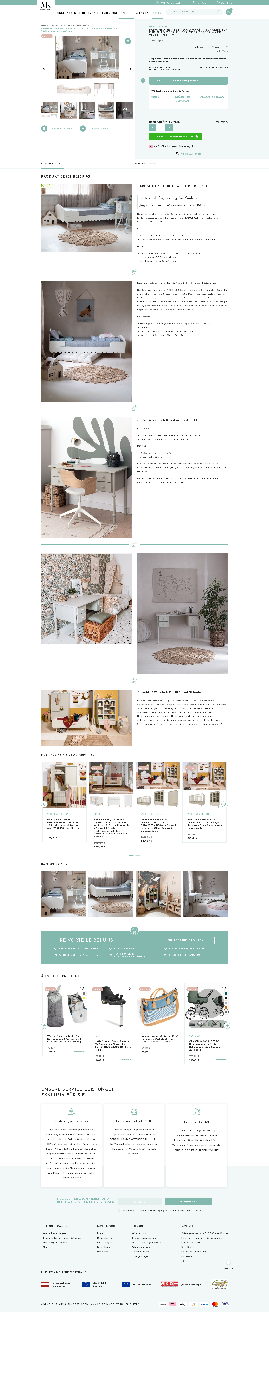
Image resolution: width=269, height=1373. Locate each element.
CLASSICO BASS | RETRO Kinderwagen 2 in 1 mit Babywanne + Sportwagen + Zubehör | (205, 1045)
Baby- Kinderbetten (77, 25)
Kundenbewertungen (55, 1233)
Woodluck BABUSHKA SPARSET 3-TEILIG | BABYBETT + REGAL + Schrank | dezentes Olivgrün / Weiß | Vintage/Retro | (159, 825)
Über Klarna (188, 1247)
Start (43, 25)
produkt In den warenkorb (175, 137)
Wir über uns (139, 1233)
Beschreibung (52, 163)
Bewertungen (145, 163)
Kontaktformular (190, 1242)
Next (130, 69)
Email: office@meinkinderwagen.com (202, 1238)
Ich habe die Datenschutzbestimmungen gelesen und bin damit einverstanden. (161, 1210)
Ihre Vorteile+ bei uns (144, 1238)
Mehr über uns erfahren (184, 940)
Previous (44, 69)
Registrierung (105, 1238)
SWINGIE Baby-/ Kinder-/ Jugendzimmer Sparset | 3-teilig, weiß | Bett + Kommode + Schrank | (111, 824)
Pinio (97, 814)
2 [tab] (137, 855)
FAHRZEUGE (110, 13)
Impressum (187, 1256)
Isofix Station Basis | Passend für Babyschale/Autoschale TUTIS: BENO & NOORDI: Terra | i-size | (113, 1045)
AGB (183, 1261)
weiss (154, 97)
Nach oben (229, 1268)
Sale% (157, 13)
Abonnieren (188, 1202)
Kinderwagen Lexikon (55, 1242)
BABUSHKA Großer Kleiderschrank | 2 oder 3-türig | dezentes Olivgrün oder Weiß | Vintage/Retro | (63, 824)
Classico (194, 1036)
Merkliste (102, 1251)
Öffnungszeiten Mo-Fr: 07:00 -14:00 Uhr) (204, 1233)
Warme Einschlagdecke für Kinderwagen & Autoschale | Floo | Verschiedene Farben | (64, 1039)
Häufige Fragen (140, 1256)
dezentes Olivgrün (182, 99)
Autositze (142, 13)
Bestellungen (104, 1247)
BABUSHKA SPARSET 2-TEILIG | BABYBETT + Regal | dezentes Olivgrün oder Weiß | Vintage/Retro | (205, 824)
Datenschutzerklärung (194, 1251)
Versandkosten (140, 1251)
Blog (45, 1247)
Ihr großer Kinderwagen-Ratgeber (62, 1238)
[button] (128, 41)
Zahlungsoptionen (142, 1247)
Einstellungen (104, 1242)
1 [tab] (131, 855)
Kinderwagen (66, 13)
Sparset (126, 13)
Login (100, 1233)
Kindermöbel (89, 13)
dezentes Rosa (212, 97)
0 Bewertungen (156, 40)
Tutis (98, 1036)
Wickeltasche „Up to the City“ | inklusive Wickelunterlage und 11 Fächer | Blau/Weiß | (160, 1039)
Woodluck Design (158, 26)
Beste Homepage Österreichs (148, 1242)
